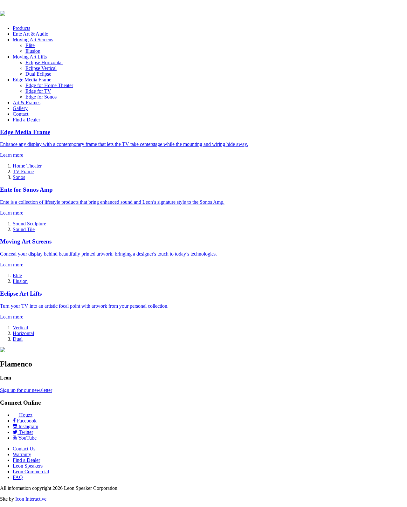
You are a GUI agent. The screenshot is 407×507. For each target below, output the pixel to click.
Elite (30, 45)
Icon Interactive (30, 499)
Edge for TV (38, 91)
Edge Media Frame (32, 79)
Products (21, 28)
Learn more (11, 155)
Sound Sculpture (29, 223)
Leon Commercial (31, 471)
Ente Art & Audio (30, 34)
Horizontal (23, 333)
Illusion (32, 51)
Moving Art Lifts (30, 56)
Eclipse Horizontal (44, 62)
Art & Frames (26, 102)
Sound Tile (24, 229)
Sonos (19, 177)
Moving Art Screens (33, 39)
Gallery (20, 108)
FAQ (18, 477)
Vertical (20, 327)
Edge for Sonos (41, 96)
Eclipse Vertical (41, 68)
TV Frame (23, 171)
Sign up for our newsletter (26, 390)
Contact (20, 114)
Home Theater (27, 165)
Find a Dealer (26, 119)
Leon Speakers (28, 466)
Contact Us (24, 448)
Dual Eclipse (38, 74)
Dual (18, 339)
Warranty (22, 454)
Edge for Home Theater (49, 85)
